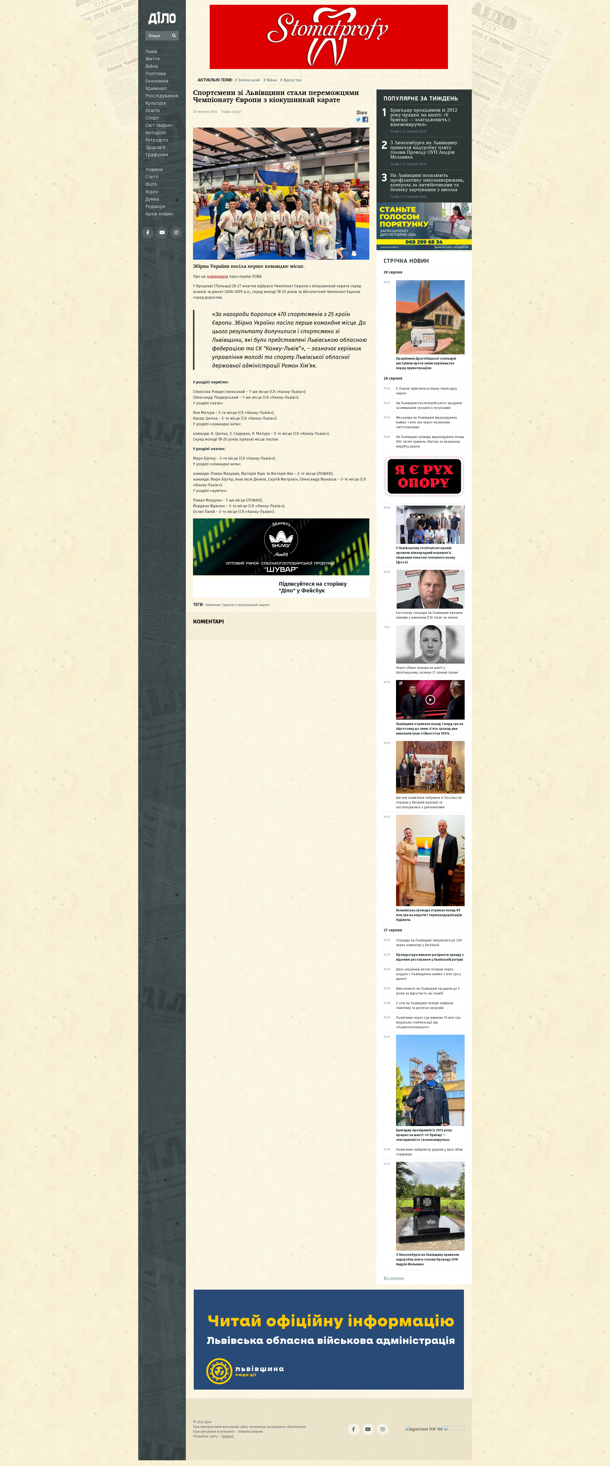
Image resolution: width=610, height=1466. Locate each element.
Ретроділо (156, 140)
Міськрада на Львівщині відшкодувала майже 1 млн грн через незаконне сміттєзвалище (426, 422)
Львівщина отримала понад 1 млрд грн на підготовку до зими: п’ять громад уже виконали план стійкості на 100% (429, 728)
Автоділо (155, 132)
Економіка (156, 81)
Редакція (155, 206)
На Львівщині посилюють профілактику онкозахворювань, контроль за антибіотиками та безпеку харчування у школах (427, 182)
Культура (155, 103)
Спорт (152, 118)
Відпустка (292, 80)
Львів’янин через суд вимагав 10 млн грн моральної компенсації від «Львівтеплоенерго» (428, 1022)
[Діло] (162, 18)
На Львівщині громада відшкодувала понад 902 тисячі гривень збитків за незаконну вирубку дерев (430, 441)
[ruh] (424, 496)
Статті (152, 177)
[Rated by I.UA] (454, 1429)
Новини (154, 169)
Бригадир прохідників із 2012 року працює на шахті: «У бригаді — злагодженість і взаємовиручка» (423, 117)
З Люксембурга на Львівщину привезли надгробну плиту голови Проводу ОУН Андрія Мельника (423, 150)
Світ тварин (158, 125)
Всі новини (394, 1278)
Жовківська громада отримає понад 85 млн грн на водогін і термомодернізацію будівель (429, 915)
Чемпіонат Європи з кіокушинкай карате (237, 605)
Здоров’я (155, 147)
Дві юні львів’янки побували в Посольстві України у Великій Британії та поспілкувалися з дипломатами (429, 802)
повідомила (217, 276)
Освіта (152, 110)
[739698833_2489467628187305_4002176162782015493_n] (329, 67)
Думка (152, 199)
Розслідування (161, 96)
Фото (151, 184)
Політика (155, 73)
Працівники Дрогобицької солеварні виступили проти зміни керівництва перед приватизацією (426, 363)
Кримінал (156, 88)
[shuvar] (281, 574)
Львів (151, 51)
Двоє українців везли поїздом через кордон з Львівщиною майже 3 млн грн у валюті (428, 974)
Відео (151, 192)
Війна (151, 66)
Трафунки (156, 155)
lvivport (228, 1436)
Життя (152, 59)
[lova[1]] (329, 1388)
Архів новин (159, 214)
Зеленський (249, 80)
